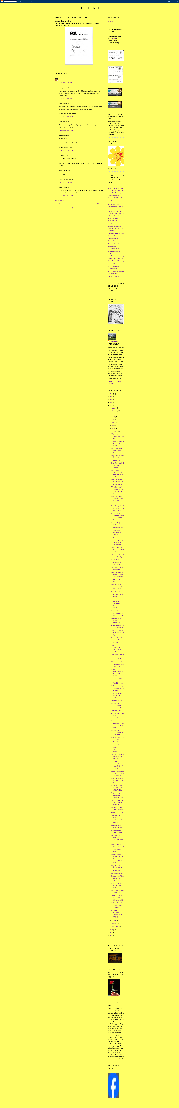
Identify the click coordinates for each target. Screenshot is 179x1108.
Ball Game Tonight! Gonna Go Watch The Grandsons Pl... (117, 574)
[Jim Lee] (113, 1097)
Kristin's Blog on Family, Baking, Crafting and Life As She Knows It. (116, 214)
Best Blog (113, 38)
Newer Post (58, 204)
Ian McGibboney (64, 77)
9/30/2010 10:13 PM (66, 196)
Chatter (110, 223)
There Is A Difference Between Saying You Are (117, 757)
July (113, 425)
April (113, 417)
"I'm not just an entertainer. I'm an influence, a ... (117, 532)
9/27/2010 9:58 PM (66, 98)
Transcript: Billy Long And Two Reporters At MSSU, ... (117, 443)
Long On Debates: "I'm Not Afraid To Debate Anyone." (117, 482)
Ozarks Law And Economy (116, 261)
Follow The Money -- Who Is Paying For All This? (117, 688)
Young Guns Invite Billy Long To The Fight (117, 633)
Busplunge (114, 341)
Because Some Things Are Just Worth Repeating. (117, 878)
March (114, 414)
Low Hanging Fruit (117, 873)
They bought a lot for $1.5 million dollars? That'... (117, 657)
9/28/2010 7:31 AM (66, 116)
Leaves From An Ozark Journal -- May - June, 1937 (117, 706)
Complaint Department (114, 226)
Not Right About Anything (115, 258)
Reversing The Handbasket (116, 271)
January (114, 408)
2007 (111, 397)
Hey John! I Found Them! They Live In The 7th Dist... (117, 788)
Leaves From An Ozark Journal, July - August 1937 (117, 733)
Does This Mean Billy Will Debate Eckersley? (117, 465)
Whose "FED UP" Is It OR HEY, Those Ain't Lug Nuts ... (117, 550)
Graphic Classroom (113, 241)
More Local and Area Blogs (116, 256)
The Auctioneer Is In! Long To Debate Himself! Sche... (117, 802)
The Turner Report (113, 276)
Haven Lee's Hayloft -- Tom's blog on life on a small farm (115, 207)
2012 (111, 933)
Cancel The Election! (63, 21)
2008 (111, 399)
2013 (111, 935)
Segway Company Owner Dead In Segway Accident (117, 795)
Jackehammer (112, 246)
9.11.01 (113, 537)
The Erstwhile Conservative (116, 233)
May (113, 419)
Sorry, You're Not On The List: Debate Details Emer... (117, 740)
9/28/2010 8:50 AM (66, 130)
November (115, 923)
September (115, 431)
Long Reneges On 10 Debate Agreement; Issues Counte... (117, 508)
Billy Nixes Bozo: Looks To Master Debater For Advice (117, 587)
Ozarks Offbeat (112, 268)
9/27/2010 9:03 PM (66, 83)
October (114, 920)
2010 (111, 405)
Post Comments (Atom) (69, 208)
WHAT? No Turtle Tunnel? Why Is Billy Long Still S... (117, 898)
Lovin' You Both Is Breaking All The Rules (117, 781)
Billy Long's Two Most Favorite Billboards (116, 451)
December (115, 926)
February (114, 411)
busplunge (89, 8)
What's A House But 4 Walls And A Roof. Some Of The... (117, 664)
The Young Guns (116, 710)
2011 (111, 930)
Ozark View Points (113, 266)
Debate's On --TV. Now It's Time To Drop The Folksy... (117, 613)
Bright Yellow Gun (113, 221)
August (114, 428)
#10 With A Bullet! (116, 700)
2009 (111, 402)
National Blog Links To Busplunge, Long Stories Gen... (117, 525)
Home (79, 204)
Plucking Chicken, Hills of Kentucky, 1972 (117, 885)
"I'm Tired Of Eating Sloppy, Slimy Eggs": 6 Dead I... (117, 542)
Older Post (100, 204)
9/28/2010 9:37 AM (66, 150)
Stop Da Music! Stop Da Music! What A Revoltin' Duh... (117, 773)
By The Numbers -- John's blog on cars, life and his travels (115, 200)
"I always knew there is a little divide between (117, 640)
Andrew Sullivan (113, 218)
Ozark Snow (111, 263)
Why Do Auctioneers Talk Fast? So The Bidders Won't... (117, 868)
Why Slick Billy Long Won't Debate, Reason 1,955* (117, 458)
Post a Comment (59, 200)
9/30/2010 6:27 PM (66, 182)
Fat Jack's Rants (112, 236)
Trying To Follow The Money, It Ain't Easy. (117, 695)
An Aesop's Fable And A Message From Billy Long (117, 681)
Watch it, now (111, 1099)
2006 (111, 394)
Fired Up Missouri (113, 238)
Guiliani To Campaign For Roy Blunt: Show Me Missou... (117, 716)
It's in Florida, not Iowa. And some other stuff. (116, 905)
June (113, 422)
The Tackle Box (112, 274)
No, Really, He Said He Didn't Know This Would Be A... (117, 562)
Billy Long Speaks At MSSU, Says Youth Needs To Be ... (117, 436)
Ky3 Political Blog (113, 248)
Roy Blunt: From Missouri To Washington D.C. (117, 620)
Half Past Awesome (113, 243)
